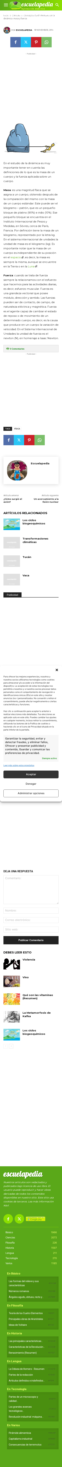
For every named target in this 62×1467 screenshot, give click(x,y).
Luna (31, 266)
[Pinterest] (36, 42)
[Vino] (11, 981)
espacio (16, 257)
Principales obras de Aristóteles (26, 1319)
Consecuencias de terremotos (25, 1444)
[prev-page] (5, 1046)
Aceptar (31, 774)
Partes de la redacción (21, 1374)
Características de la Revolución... (27, 1347)
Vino (26, 977)
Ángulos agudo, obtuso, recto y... (26, 1297)
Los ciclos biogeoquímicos (34, 522)
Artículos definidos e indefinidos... (27, 1380)
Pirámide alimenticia (20, 1433)
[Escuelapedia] (7, 30)
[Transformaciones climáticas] (11, 542)
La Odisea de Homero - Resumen (26, 1369)
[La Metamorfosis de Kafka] (11, 1017)
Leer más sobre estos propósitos (18, 765)
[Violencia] (11, 963)
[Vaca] (11, 579)
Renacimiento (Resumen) (23, 1352)
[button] (57, 670)
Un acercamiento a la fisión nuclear (46, 500)
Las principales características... (26, 1341)
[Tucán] (11, 561)
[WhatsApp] (46, 42)
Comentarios (17, 349)
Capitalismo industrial (20, 1438)
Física (17, 429)
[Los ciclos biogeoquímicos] (11, 524)
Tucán (27, 557)
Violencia (29, 959)
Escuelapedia (24, 30)
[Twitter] (26, 42)
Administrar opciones (31, 793)
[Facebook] (15, 42)
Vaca (26, 575)
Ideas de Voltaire (18, 1325)
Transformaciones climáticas (35, 540)
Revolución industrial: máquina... (26, 1416)
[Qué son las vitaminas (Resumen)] (11, 999)
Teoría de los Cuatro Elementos (26, 1313)
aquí (6, 1205)
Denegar (31, 783)
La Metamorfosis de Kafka (37, 1014)
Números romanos (19, 1291)
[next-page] (11, 1046)
